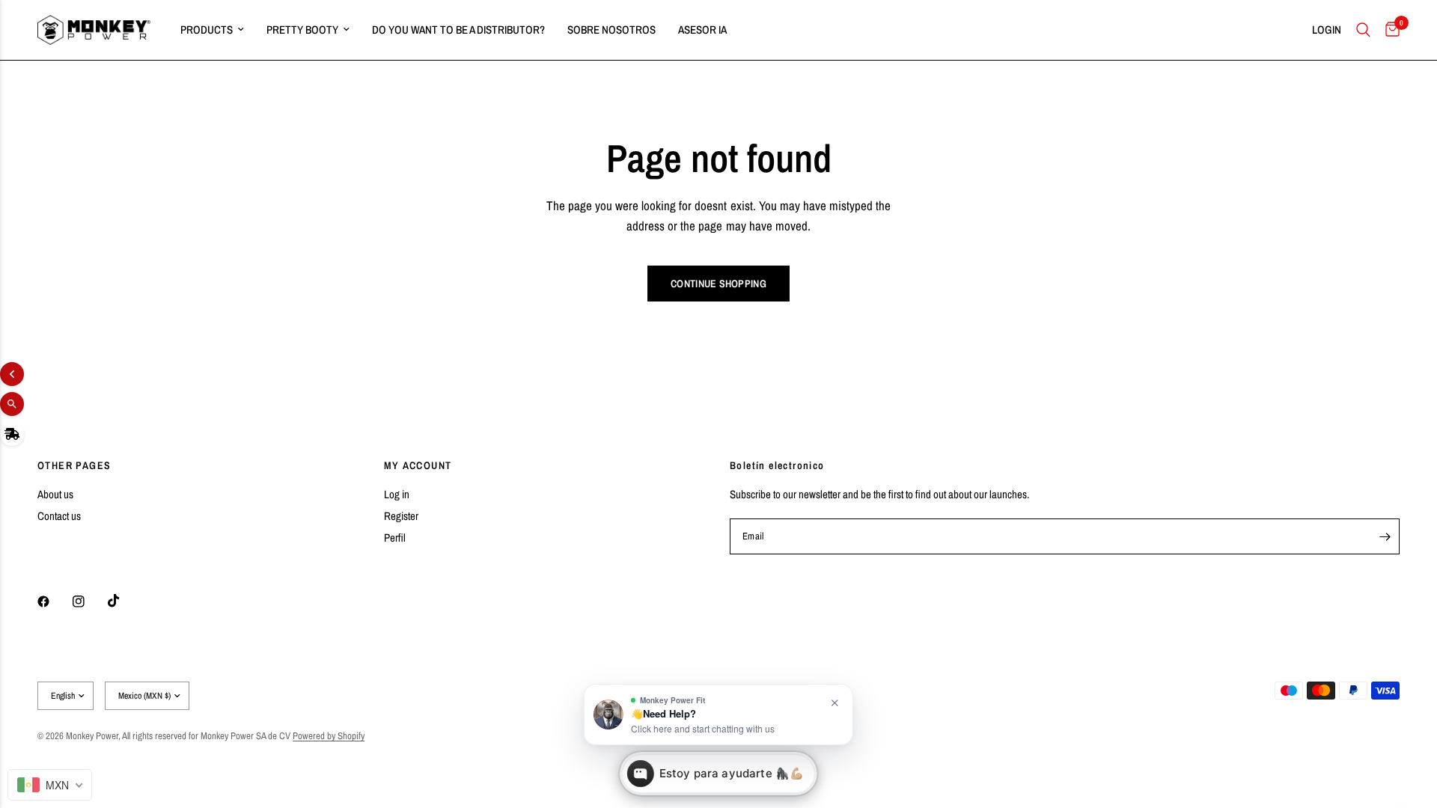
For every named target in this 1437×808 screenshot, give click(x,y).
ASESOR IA (702, 29)
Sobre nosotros (611, 29)
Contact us (59, 516)
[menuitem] (212, 29)
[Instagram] (89, 601)
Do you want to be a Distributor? (458, 29)
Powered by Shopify (328, 735)
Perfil (395, 537)
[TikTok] (124, 600)
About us (55, 494)
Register (401, 516)
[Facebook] (53, 601)
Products (206, 29)
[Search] (1363, 30)
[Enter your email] (1385, 536)
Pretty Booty (302, 29)
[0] (1389, 30)
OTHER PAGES (74, 465)
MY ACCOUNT (418, 465)
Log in (396, 494)
